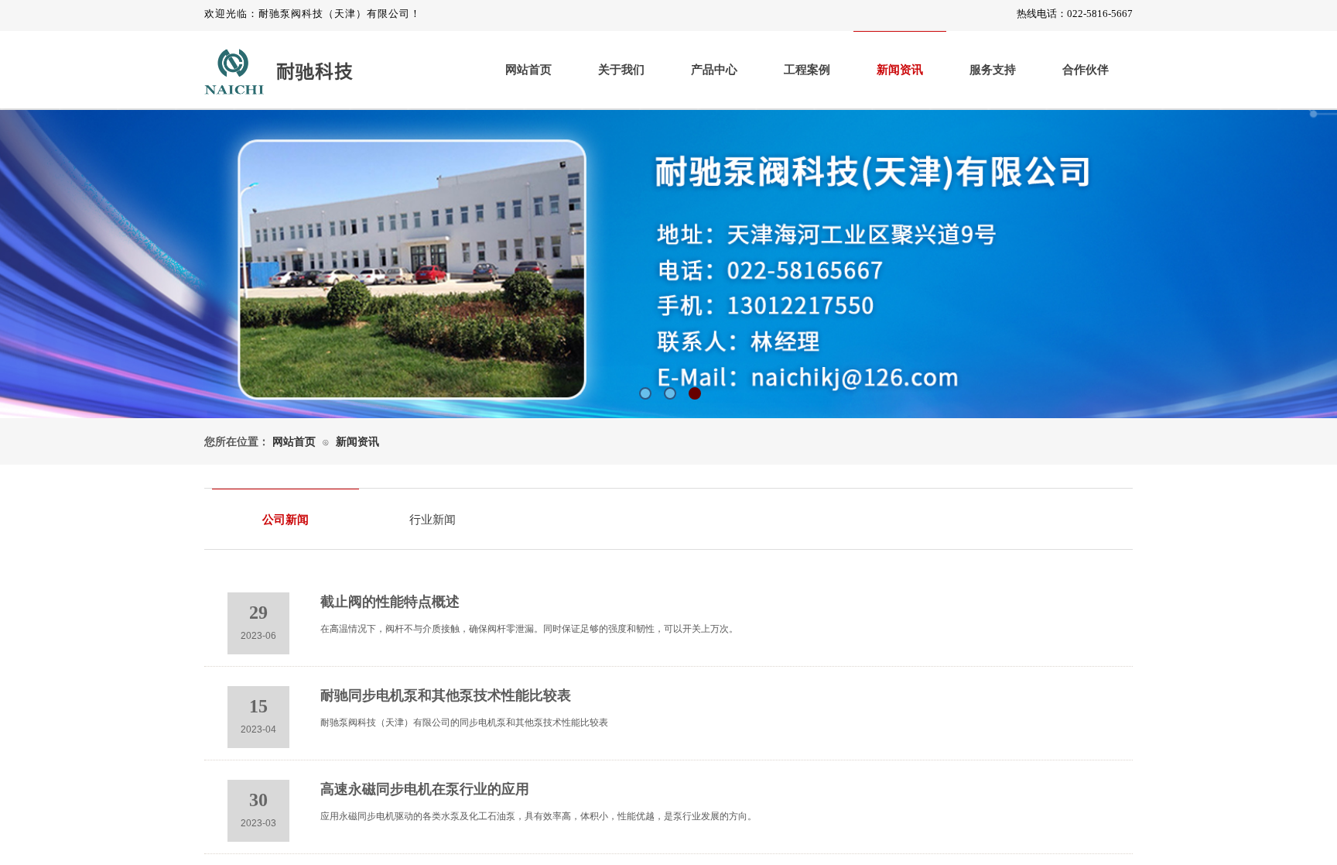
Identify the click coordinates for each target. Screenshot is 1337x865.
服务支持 (992, 70)
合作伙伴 (1085, 70)
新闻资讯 (900, 70)
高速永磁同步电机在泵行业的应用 (424, 789)
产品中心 (714, 70)
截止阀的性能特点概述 (390, 601)
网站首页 (528, 70)
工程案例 (807, 70)
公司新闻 (285, 519)
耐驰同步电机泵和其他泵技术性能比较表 (445, 695)
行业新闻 (432, 519)
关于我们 (621, 70)
